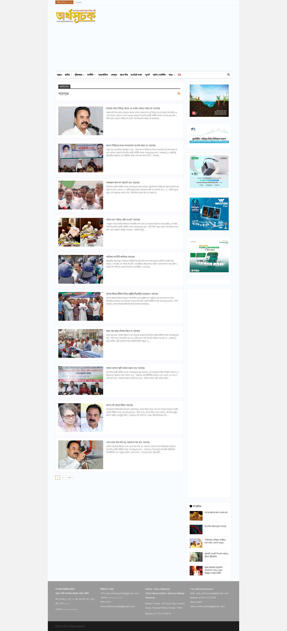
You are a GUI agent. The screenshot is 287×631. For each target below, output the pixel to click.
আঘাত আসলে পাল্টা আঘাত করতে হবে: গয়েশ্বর (125, 368)
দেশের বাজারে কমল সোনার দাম (215, 512)
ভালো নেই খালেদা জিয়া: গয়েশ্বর (119, 405)
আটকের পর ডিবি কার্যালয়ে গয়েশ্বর (120, 256)
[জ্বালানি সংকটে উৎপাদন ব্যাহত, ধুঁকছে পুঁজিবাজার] (196, 557)
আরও (171, 74)
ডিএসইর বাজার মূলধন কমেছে (215, 526)
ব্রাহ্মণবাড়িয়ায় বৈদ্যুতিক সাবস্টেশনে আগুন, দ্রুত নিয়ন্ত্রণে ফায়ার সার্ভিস (213, 570)
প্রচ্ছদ (59, 74)
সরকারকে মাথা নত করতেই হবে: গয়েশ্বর (122, 182)
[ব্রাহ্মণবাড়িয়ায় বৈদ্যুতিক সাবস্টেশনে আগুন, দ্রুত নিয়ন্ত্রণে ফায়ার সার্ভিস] (196, 570)
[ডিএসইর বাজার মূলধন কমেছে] (196, 529)
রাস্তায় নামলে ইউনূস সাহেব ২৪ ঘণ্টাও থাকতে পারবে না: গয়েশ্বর (133, 108)
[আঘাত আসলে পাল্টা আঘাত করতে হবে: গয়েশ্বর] (80, 380)
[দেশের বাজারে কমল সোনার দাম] (196, 516)
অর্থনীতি (90, 74)
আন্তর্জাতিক (103, 74)
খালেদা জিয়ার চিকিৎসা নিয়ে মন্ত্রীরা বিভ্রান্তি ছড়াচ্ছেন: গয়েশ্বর (132, 293)
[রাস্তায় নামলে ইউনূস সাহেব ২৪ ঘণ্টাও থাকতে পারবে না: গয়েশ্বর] (80, 121)
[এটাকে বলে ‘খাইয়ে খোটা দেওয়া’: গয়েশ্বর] (80, 232)
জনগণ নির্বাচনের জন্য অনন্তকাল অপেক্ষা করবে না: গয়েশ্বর (130, 145)
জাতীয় (67, 74)
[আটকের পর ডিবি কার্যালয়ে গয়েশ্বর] (80, 269)
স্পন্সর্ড (147, 74)
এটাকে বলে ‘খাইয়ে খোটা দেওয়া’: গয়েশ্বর (123, 219)
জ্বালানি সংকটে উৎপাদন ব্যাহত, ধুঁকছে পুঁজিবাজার (216, 555)
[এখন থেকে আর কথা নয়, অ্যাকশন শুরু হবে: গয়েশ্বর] (80, 454)
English (79, 2)
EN (179, 74)
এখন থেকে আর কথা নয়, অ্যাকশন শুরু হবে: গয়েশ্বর (127, 442)
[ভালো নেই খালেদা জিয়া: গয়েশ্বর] (80, 417)
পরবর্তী (69, 478)
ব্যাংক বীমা (124, 74)
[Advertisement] (145, 46)
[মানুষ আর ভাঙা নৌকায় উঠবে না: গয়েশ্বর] (80, 343)
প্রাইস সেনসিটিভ (159, 74)
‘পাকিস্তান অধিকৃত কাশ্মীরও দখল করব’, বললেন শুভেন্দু (215, 541)
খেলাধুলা (114, 74)
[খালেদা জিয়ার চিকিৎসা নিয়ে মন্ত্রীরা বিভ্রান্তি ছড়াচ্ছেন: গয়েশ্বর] (80, 306)
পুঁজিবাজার (78, 74)
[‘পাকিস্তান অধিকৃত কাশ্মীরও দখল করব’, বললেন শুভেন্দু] (196, 543)
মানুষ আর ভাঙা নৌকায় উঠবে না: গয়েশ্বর (123, 330)
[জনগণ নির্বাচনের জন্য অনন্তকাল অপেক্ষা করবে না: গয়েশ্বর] (80, 158)
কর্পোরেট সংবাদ (136, 74)
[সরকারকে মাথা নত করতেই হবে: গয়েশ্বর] (80, 195)
